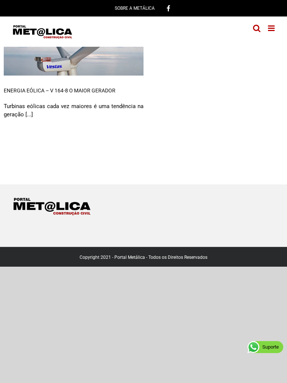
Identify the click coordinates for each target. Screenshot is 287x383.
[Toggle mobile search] (256, 28)
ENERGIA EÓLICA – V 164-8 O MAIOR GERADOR (59, 91)
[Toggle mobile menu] (272, 28)
